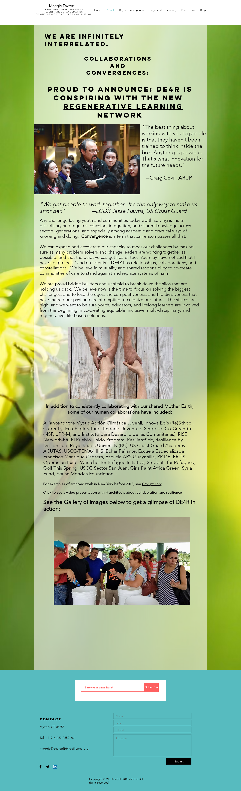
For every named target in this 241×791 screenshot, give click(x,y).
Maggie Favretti (62, 6)
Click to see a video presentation (70, 492)
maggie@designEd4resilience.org (64, 748)
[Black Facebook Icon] (40, 767)
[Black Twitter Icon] (48, 767)
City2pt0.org (152, 484)
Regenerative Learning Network (123, 110)
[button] (122, 561)
